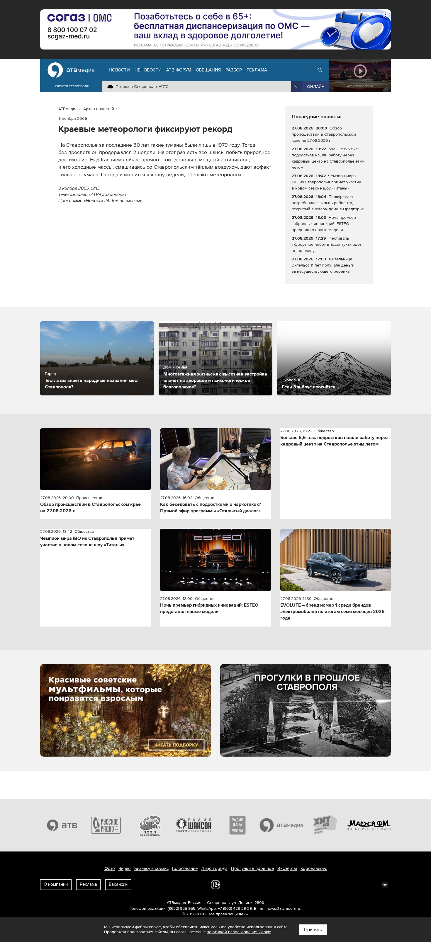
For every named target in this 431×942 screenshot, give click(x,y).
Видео (124, 868)
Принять (313, 930)
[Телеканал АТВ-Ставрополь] (62, 825)
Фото (109, 868)
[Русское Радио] (106, 825)
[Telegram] (320, 884)
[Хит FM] (325, 825)
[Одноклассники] (333, 884)
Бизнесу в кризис (151, 868)
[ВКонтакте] (307, 884)
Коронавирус (314, 868)
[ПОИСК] (320, 70)
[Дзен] (385, 884)
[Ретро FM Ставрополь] (150, 825)
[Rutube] (372, 884)
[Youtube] (359, 884)
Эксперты (287, 868)
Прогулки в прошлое (252, 868)
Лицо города (214, 868)
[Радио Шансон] (194, 825)
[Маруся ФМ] (369, 825)
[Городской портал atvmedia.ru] (281, 825)
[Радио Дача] (237, 825)
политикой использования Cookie (239, 931)
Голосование (185, 868)
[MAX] (346, 884)
